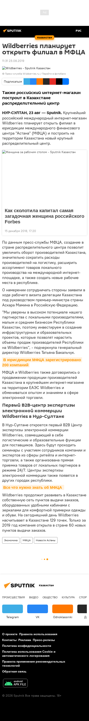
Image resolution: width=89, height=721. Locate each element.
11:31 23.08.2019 (13, 61)
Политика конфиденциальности (26, 645)
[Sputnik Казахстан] (13, 32)
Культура (68, 597)
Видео (33, 597)
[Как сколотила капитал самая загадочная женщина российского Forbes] (44, 177)
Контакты (9, 640)
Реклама (24, 640)
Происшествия (13, 597)
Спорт (83, 597)
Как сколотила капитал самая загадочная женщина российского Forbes (44, 216)
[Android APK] (15, 683)
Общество (50, 597)
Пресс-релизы (44, 640)
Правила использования (38, 634)
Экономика (10, 540)
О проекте (9, 634)
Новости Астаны (46, 540)
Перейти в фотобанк (54, 73)
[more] (82, 230)
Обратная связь (14, 671)
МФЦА (27, 540)
